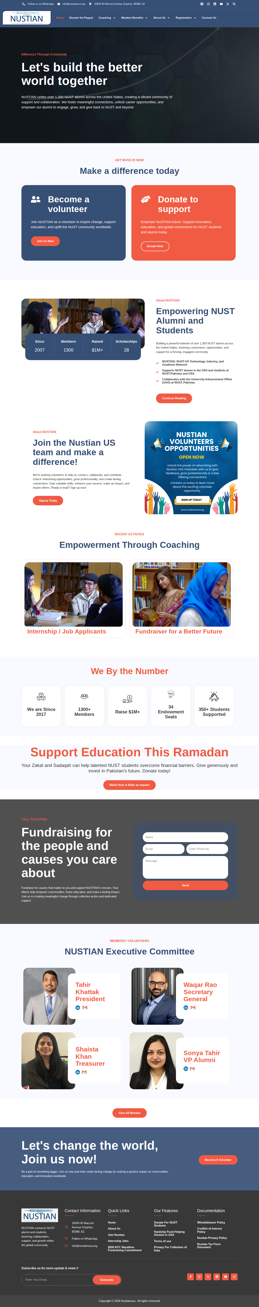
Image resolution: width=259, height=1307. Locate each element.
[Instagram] (208, 4)
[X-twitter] (227, 4)
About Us (159, 17)
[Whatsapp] (234, 1276)
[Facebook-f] (190, 1276)
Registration (184, 17)
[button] (234, 4)
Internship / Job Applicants (66, 631)
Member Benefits (132, 17)
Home (60, 17)
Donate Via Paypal (81, 17)
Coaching (105, 17)
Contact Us (209, 17)
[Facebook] (201, 4)
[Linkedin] (214, 4)
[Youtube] (221, 4)
